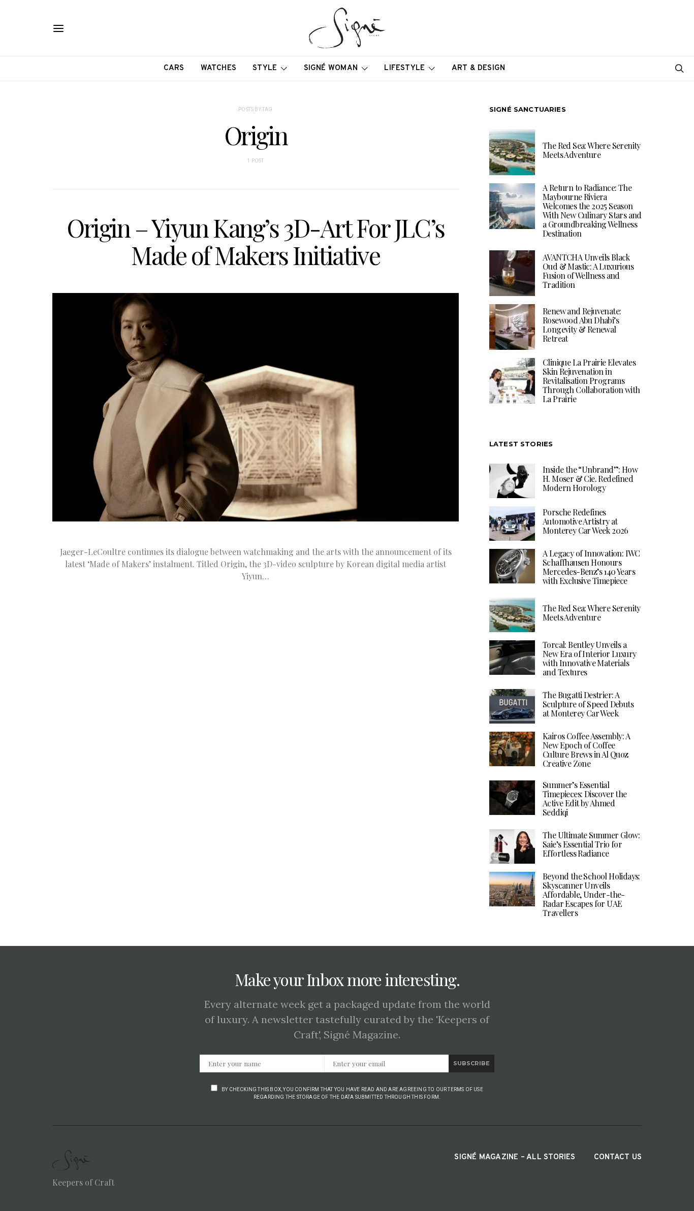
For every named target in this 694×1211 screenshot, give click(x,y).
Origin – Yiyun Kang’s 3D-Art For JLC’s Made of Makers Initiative (256, 241)
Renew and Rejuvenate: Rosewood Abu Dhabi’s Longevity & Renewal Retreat (582, 325)
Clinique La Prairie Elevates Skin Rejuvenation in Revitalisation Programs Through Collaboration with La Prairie (591, 380)
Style (265, 68)
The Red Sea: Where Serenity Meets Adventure (592, 150)
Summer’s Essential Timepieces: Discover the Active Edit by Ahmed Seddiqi (585, 798)
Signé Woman (331, 68)
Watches (219, 68)
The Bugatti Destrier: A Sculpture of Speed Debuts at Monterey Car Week (588, 704)
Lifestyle (404, 68)
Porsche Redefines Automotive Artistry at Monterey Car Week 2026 (585, 521)
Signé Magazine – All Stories (514, 1157)
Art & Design (479, 68)
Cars (174, 68)
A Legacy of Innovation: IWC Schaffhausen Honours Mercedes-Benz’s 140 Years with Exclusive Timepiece (591, 567)
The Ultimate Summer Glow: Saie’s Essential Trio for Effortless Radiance (591, 844)
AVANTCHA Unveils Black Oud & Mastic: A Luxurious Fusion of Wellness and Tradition (588, 271)
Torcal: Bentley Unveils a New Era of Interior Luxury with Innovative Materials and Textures (589, 658)
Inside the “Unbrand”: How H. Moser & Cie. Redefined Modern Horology (590, 478)
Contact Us (618, 1157)
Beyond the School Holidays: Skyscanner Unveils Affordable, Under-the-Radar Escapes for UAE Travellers (591, 894)
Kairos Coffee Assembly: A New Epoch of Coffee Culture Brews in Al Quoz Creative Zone (586, 750)
